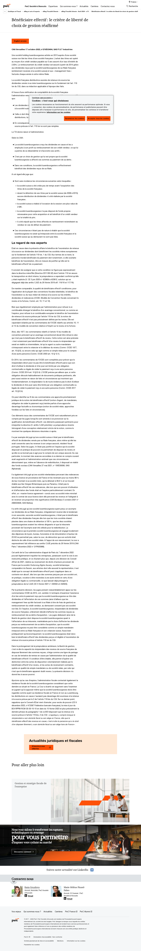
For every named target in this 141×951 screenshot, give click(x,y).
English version (20, 41)
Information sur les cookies (58, 112)
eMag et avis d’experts (32, 11)
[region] (71, 109)
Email (30, 896)
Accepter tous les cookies (98, 118)
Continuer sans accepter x (42, 98)
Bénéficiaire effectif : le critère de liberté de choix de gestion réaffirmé (116, 11)
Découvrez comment (23, 852)
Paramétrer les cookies (32, 944)
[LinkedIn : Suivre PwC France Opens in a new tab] (92, 870)
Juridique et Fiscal (14, 11)
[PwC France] (7, 5)
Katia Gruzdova (32, 887)
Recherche (133, 6)
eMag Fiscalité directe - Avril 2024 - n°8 (75, 11)
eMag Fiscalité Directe (50, 11)
